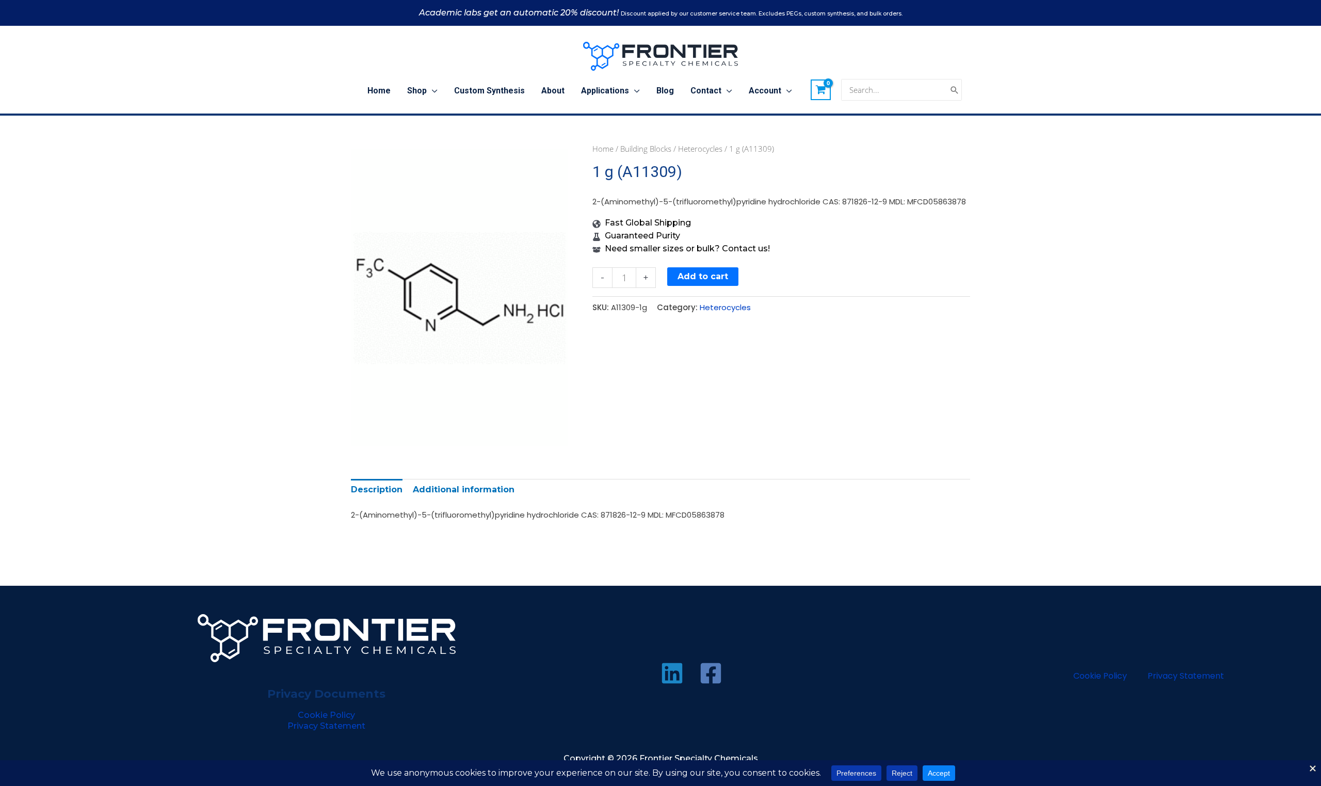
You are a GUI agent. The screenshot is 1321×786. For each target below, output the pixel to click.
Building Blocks (645, 148)
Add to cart (703, 276)
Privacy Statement (326, 726)
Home (603, 148)
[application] (432, 91)
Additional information (463, 489)
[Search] (954, 90)
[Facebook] (710, 673)
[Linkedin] (672, 673)
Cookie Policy (326, 715)
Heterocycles (700, 148)
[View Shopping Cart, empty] (821, 89)
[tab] (376, 489)
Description (376, 489)
